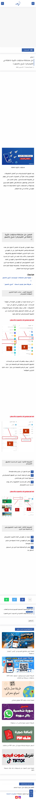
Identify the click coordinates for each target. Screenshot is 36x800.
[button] (22, 599)
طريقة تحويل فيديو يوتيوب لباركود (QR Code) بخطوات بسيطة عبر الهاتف (20, 677)
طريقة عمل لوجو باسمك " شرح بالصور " (17, 284)
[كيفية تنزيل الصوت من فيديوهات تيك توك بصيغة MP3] (18, 757)
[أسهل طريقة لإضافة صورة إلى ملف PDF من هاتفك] (18, 734)
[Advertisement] (18, 28)
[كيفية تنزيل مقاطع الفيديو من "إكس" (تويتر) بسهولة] (18, 640)
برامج (31, 57)
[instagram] (19, 797)
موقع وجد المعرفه (11, 794)
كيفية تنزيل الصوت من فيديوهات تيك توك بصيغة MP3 (19, 769)
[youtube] (16, 797)
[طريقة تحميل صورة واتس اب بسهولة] (18, 712)
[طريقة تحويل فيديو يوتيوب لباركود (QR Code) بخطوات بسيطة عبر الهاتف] (18, 665)
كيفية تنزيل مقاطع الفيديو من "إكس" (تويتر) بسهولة (20, 652)
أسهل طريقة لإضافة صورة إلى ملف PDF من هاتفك (18, 745)
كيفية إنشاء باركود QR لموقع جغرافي (23, 700)
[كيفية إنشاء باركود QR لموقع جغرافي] (18, 689)
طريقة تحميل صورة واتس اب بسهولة (22, 723)
